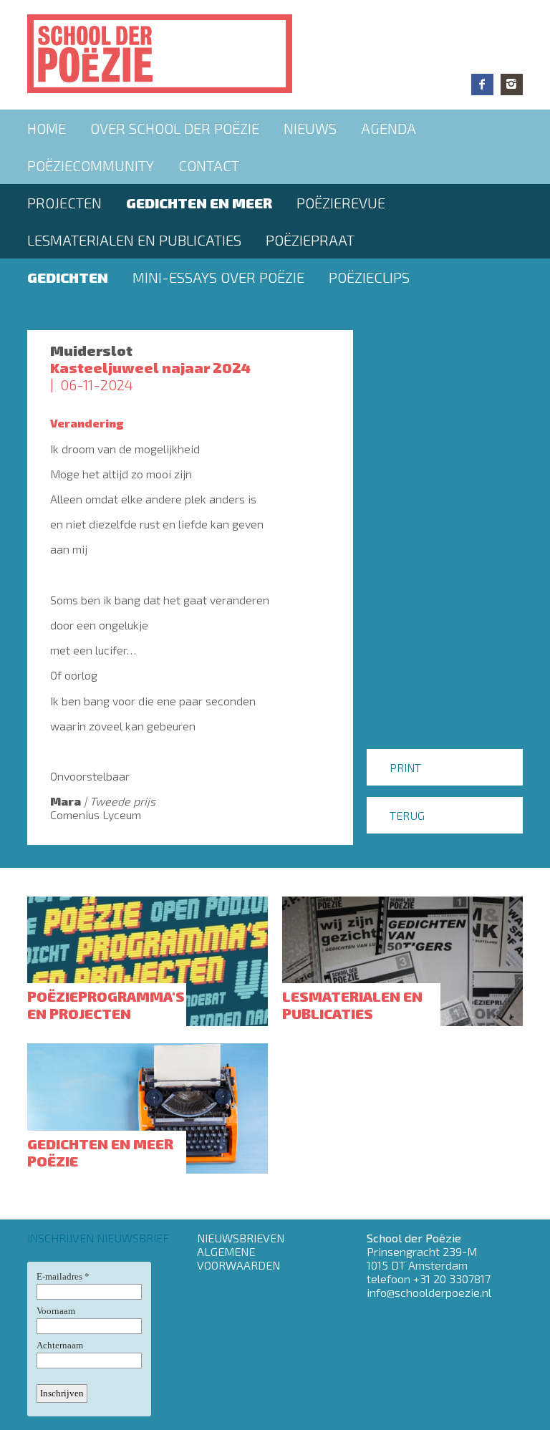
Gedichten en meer (199, 202)
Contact (208, 165)
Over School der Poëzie (174, 128)
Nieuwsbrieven (240, 1238)
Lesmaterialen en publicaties (134, 239)
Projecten (64, 202)
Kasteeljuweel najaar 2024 (150, 367)
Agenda (388, 128)
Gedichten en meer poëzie (100, 1152)
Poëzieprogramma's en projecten (106, 1004)
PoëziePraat (310, 239)
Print (405, 767)
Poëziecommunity (90, 165)
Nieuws (310, 128)
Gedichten (67, 277)
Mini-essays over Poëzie (218, 277)
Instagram (512, 84)
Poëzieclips (369, 277)
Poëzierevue (340, 202)
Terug (407, 815)
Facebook (482, 84)
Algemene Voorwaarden (238, 1258)
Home (46, 128)
